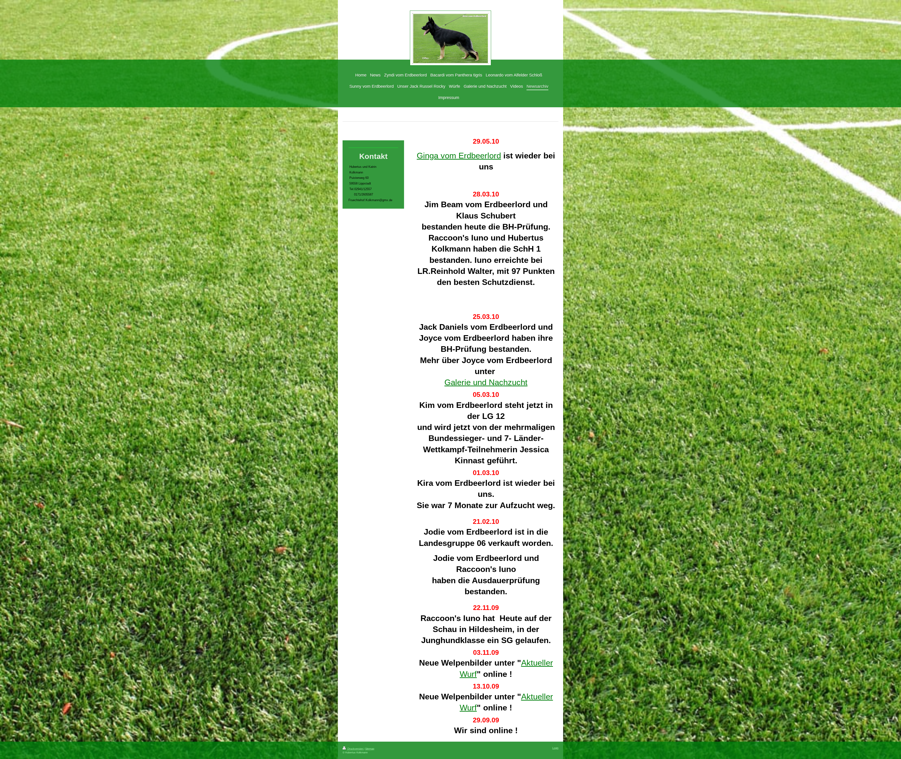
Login (555, 748)
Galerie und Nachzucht (485, 382)
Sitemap (369, 748)
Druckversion (355, 748)
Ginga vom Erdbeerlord (459, 155)
